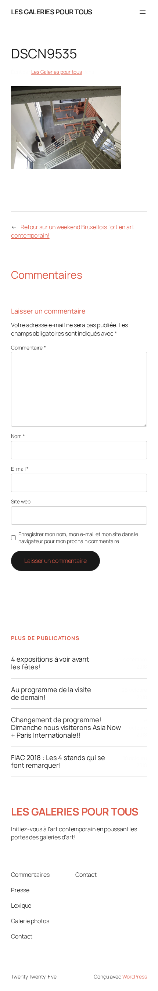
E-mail (20, 468)
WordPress (134, 976)
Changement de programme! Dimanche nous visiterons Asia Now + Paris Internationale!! (66, 727)
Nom (18, 436)
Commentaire (28, 347)
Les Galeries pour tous (56, 71)
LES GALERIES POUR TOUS (51, 12)
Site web (20, 501)
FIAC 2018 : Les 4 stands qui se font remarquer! (58, 761)
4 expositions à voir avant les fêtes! (50, 662)
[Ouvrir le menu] (142, 12)
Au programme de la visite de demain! (51, 693)
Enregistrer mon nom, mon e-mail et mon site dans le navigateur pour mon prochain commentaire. (78, 538)
